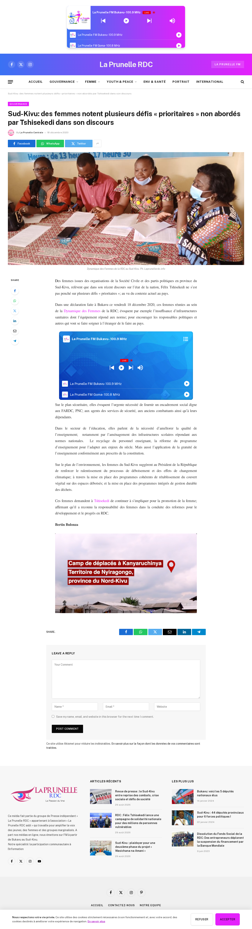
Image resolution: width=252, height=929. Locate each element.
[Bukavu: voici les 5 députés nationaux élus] (183, 796)
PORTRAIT (181, 81)
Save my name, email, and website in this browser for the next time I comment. (105, 716)
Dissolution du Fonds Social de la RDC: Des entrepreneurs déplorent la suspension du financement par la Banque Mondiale (220, 839)
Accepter (227, 919)
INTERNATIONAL (209, 81)
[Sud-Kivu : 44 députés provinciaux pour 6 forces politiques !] (183, 817)
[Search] (242, 81)
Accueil (97, 905)
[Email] (15, 331)
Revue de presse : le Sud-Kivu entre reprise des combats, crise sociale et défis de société (137, 795)
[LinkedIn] (15, 321)
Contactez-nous (121, 905)
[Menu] (10, 81)
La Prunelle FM (228, 64)
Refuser (201, 919)
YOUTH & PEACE (120, 81)
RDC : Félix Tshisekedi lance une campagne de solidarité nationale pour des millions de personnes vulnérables (138, 821)
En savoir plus (96, 921)
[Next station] (103, 21)
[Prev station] (149, 21)
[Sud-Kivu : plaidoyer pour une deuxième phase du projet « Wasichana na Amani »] (101, 848)
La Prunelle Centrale (31, 132)
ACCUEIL (36, 81)
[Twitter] (15, 311)
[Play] (126, 21)
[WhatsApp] (15, 301)
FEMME (90, 81)
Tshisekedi (101, 500)
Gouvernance (18, 104)
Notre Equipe (150, 905)
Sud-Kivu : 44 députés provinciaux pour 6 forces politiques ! (220, 814)
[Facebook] (15, 291)
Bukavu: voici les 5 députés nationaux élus (215, 793)
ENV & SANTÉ (155, 81)
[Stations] (186, 339)
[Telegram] (15, 341)
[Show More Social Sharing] (97, 143)
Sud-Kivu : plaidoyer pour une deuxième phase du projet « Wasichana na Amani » (135, 846)
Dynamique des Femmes (82, 310)
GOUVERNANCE (62, 81)
